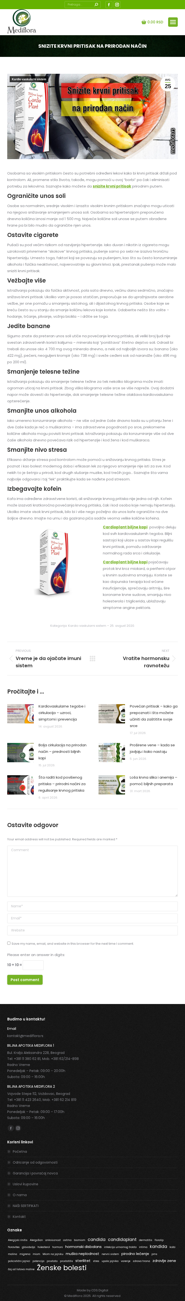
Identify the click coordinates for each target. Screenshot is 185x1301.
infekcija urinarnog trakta (120, 1247)
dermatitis (145, 1240)
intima (143, 1247)
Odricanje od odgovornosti (35, 1162)
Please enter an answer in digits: (36, 954)
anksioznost (53, 1240)
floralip (159, 1240)
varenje (125, 1261)
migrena (25, 1254)
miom (36, 1254)
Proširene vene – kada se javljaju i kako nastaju (152, 748)
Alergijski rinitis (17, 1240)
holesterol (44, 1247)
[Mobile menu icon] (173, 22)
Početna (20, 1151)
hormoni (57, 1247)
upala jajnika (110, 1261)
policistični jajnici (19, 1261)
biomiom (79, 1240)
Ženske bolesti (62, 1268)
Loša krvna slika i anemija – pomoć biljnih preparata (153, 780)
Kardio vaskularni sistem (29, 79)
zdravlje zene (164, 1260)
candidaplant (122, 1239)
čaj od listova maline (21, 1269)
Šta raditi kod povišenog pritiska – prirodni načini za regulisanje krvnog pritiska (62, 784)
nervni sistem (110, 1254)
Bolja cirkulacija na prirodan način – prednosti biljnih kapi (62, 751)
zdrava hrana (141, 1261)
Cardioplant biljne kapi (125, 527)
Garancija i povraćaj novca (35, 1173)
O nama (20, 1195)
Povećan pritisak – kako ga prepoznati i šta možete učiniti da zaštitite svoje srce (154, 716)
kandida (158, 1246)
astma (67, 1240)
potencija (38, 1261)
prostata (52, 1261)
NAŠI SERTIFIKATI (26, 1205)
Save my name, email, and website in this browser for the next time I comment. (73, 943)
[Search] (96, 4)
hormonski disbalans (83, 1246)
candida (97, 1239)
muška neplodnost (82, 1253)
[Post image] (20, 713)
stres (96, 1261)
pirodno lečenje (135, 1253)
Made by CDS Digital (92, 1290)
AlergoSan (36, 1240)
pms (154, 1254)
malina (12, 1254)
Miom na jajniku (53, 1254)
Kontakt (19, 1216)
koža (172, 1247)
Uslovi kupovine (25, 1184)
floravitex (14, 1247)
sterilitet (83, 1260)
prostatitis (66, 1261)
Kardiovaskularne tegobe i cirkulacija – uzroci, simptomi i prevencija (62, 713)
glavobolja (28, 1247)
